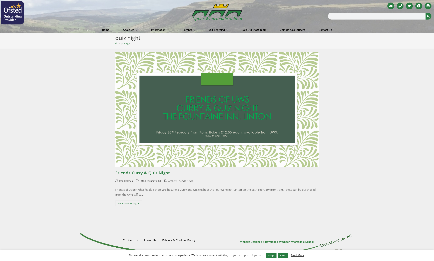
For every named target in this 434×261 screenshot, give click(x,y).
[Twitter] (409, 6)
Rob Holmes (126, 181)
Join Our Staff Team (254, 30)
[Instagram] (428, 6)
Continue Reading (130, 203)
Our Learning (217, 30)
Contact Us (325, 30)
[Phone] (400, 6)
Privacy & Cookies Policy (178, 240)
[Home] (116, 43)
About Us (128, 30)
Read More (297, 255)
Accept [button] (271, 255)
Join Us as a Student (292, 30)
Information (158, 30)
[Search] (428, 16)
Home (105, 30)
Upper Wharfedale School (217, 19)
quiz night (126, 43)
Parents (187, 30)
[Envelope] (390, 6)
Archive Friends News (180, 181)
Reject (283, 255)
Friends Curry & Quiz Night (142, 173)
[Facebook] (418, 6)
